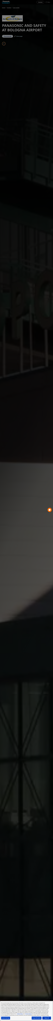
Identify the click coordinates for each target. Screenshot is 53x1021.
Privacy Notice (28, 1013)
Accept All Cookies (36, 1018)
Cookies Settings (5, 1018)
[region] (26, 1011)
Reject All (47, 1018)
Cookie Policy (20, 1013)
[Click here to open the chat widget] (50, 510)
